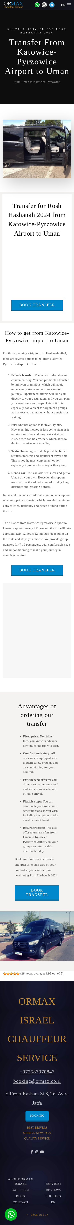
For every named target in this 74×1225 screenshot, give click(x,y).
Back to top (39, 1215)
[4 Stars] (14, 973)
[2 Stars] (8, 973)
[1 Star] (4, 973)
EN (64, 5)
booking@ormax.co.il (37, 1081)
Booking (37, 1115)
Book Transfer (37, 305)
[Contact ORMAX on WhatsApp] (36, 4)
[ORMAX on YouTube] (42, 1152)
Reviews (53, 1190)
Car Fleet (21, 1190)
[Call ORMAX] (43, 4)
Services (53, 1183)
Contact (21, 1202)
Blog (20, 1196)
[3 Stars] (11, 973)
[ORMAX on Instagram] (37, 1152)
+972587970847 (37, 1071)
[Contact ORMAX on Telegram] (51, 4)
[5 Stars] (18, 973)
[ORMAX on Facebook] (32, 1152)
